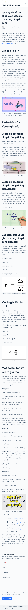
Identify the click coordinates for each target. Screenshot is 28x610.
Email (5, 567)
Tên (4, 562)
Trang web (6, 572)
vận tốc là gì (17, 529)
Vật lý (3, 28)
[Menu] (25, 3)
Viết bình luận (7, 578)
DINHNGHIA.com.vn (11, 5)
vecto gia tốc (17, 523)
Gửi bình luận (7, 598)
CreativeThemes (8, 608)
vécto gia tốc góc (19, 519)
